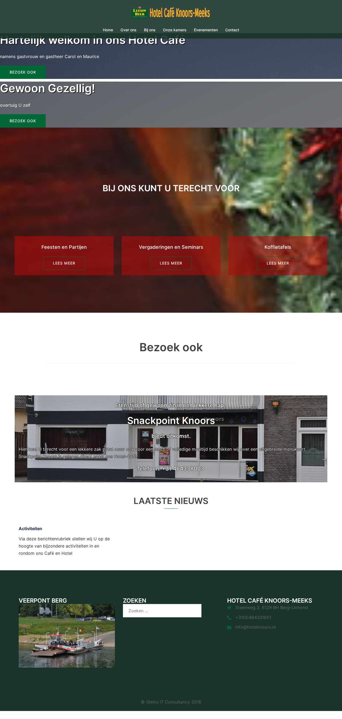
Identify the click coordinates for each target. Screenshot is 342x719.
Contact (232, 30)
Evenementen (206, 30)
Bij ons (150, 30)
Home (108, 30)
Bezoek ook (23, 72)
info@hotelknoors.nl (255, 627)
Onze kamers (174, 30)
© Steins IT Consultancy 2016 (171, 702)
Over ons (129, 30)
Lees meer (64, 263)
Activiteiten (30, 528)
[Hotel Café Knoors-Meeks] (171, 13)
